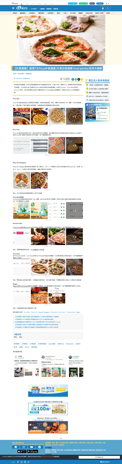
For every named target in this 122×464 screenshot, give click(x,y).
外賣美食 (24, 344)
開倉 (57, 443)
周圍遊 (81, 13)
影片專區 (73, 13)
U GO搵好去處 (73, 3)
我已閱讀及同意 (99, 457)
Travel (26, 3)
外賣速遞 (33, 344)
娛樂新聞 (48, 9)
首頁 (14, 74)
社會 (104, 443)
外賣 (15, 347)
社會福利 (61, 445)
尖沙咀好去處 (64, 443)
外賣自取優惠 (42, 344)
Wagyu (78, 312)
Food (33, 3)
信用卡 (78, 344)
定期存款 (55, 9)
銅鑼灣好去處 (73, 443)
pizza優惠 (52, 344)
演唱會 (15, 13)
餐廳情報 (29, 74)
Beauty (39, 3)
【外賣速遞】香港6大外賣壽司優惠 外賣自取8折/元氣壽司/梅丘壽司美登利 (37, 325)
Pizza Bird (54, 312)
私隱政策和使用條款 (47, 456)
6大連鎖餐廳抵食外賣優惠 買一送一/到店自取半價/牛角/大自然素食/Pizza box (38, 322)
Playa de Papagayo (43, 312)
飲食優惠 (34, 347)
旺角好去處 (98, 443)
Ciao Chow (61, 312)
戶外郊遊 (55, 445)
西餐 (21, 347)
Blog (45, 3)
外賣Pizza (61, 344)
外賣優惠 (16, 344)
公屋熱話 (42, 9)
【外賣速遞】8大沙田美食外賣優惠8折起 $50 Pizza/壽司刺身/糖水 (34, 319)
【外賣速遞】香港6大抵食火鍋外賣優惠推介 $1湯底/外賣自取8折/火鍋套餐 (37, 317)
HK (21, 3)
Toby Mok (19, 78)
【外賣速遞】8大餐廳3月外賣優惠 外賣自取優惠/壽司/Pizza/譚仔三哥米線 (36, 327)
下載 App (101, 3)
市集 (53, 443)
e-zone (51, 3)
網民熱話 (48, 450)
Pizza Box (27, 312)
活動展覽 (48, 443)
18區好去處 (89, 13)
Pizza (27, 347)
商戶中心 (92, 3)
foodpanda (70, 344)
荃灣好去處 (90, 443)
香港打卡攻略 (99, 13)
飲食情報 (21, 74)
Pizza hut (34, 312)
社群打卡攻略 (84, 3)
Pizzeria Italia (71, 312)
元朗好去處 (81, 443)
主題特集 (109, 13)
